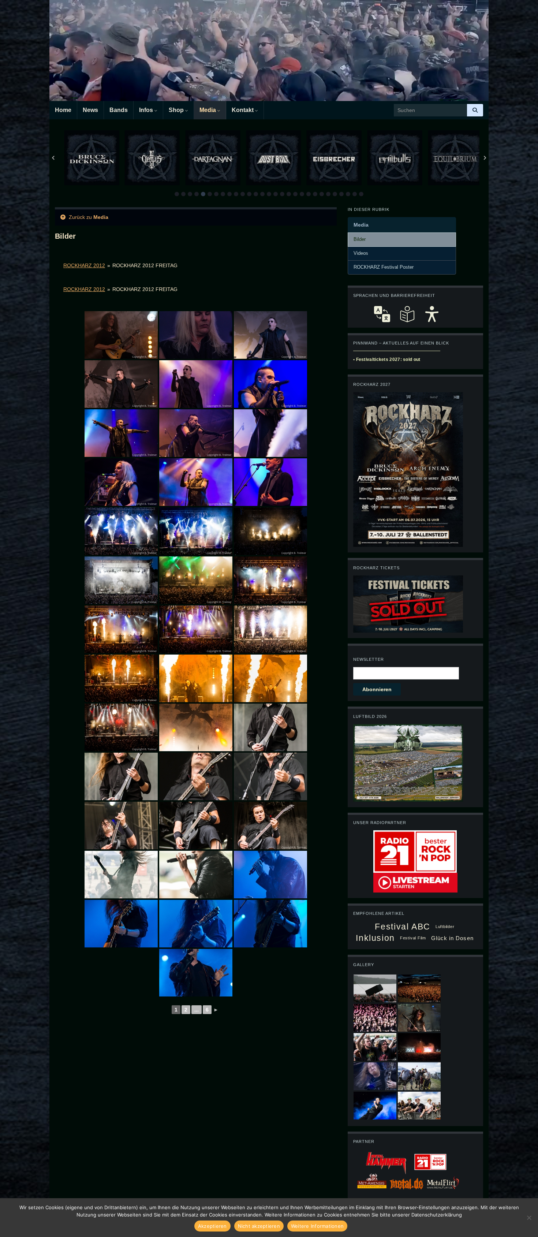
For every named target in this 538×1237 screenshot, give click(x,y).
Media (208, 110)
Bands (118, 110)
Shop (177, 110)
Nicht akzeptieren (259, 1226)
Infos (146, 110)
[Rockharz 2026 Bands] (408, 469)
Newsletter (368, 659)
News (90, 110)
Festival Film (413, 938)
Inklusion (375, 938)
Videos (361, 253)
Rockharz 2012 (84, 265)
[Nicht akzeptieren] (529, 1217)
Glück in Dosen (452, 938)
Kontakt (243, 110)
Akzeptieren (212, 1226)
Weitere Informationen (317, 1226)
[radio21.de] (415, 851)
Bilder (360, 239)
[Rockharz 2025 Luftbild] (408, 762)
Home (63, 110)
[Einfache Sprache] (407, 314)
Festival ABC (402, 926)
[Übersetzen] (382, 314)
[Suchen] (475, 110)
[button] (177, 194)
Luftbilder (445, 926)
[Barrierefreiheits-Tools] (432, 314)
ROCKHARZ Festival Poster (384, 267)
